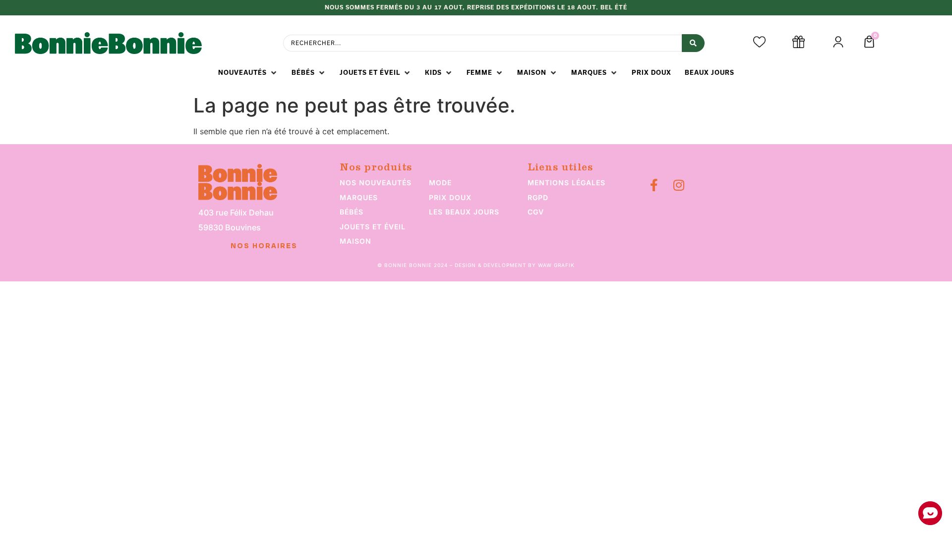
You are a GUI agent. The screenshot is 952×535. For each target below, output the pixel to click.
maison (355, 241)
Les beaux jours (464, 212)
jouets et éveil (373, 226)
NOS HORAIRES (264, 246)
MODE (440, 182)
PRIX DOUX (450, 197)
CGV (536, 212)
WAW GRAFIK (556, 265)
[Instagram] (678, 185)
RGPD (538, 197)
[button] (248, 73)
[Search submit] (693, 43)
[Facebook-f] (654, 185)
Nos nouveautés (376, 182)
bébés (351, 212)
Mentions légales (566, 182)
